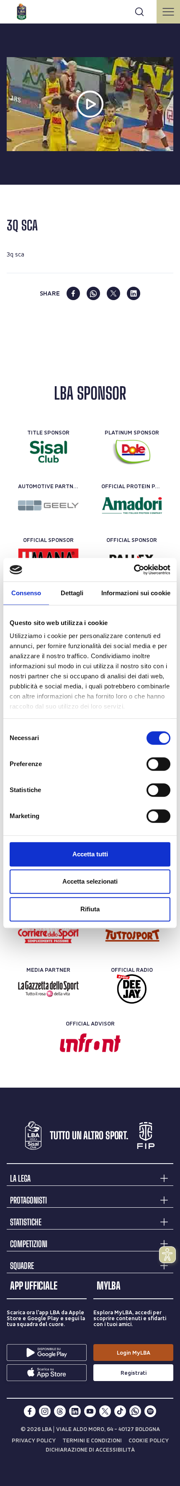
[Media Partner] (48, 935)
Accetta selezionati (90, 881)
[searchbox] (90, 10)
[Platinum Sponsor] (131, 451)
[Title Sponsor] (48, 451)
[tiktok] (120, 1411)
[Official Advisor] (90, 1042)
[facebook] (73, 293)
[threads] (60, 1411)
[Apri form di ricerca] (139, 11)
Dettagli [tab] (72, 592)
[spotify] (150, 1411)
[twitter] (113, 293)
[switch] (158, 764)
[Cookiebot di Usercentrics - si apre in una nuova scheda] (133, 569)
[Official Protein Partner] (131, 505)
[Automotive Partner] (48, 505)
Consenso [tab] (26, 592)
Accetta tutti (90, 854)
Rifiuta (90, 909)
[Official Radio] (131, 989)
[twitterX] (105, 1411)
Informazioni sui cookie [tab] (135, 592)
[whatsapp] (93, 293)
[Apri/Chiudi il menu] (168, 12)
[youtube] (90, 1411)
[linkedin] (133, 293)
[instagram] (45, 1411)
